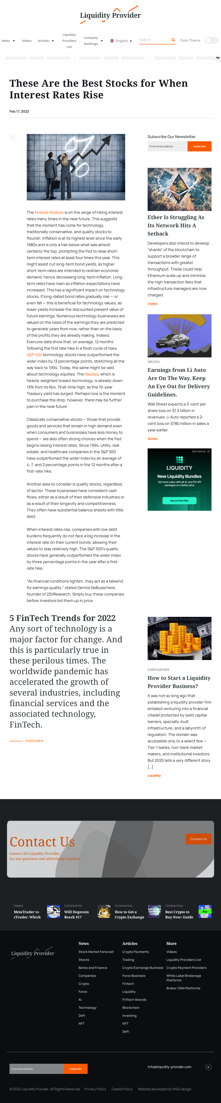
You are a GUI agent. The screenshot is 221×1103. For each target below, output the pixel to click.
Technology (87, 1007)
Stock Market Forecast (96, 951)
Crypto (153, 304)
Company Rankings (91, 41)
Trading (128, 959)
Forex (83, 991)
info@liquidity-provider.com (169, 1066)
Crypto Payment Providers (186, 967)
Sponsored (198, 451)
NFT (82, 1023)
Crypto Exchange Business (142, 967)
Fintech (128, 983)
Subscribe (199, 146)
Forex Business (133, 975)
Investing (129, 1015)
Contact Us (198, 839)
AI (80, 999)
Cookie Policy (122, 1089)
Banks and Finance (93, 967)
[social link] (208, 1067)
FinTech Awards (134, 999)
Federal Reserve (49, 212)
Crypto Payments (135, 951)
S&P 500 (34, 354)
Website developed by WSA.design (164, 1089)
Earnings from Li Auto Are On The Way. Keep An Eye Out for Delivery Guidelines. (179, 382)
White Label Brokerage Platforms (183, 977)
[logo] (110, 14)
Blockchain (130, 1007)
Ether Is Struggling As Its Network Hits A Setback (176, 225)
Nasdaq (91, 374)
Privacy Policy (95, 1089)
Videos (27, 41)
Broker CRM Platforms (183, 988)
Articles (43, 41)
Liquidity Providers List (69, 41)
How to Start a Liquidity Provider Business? (179, 682)
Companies (87, 975)
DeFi (82, 1015)
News (6, 41)
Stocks (153, 439)
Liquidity (154, 775)
